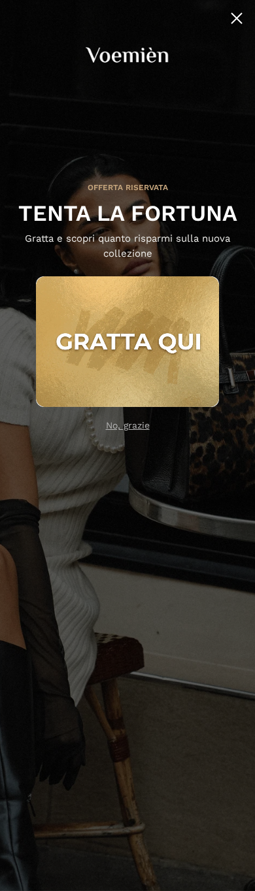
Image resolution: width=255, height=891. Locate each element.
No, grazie (128, 425)
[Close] (237, 18)
